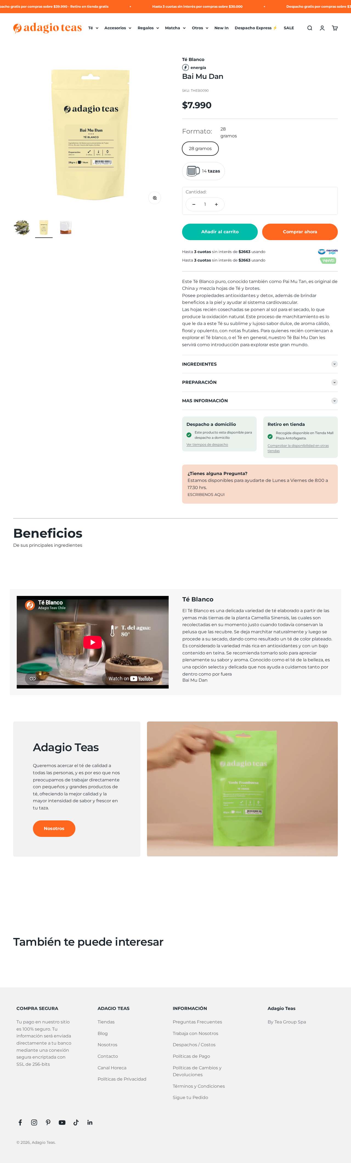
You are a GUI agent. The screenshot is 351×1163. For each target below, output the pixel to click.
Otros (197, 28)
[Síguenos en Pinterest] (48, 1122)
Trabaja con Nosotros (195, 1033)
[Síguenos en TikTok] (76, 1122)
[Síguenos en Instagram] (34, 1122)
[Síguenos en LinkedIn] (90, 1122)
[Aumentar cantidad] (216, 204)
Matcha (172, 28)
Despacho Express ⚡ (256, 28)
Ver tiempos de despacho (207, 444)
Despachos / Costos (194, 1044)
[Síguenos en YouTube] (62, 1122)
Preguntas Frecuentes (197, 1022)
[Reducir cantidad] (194, 204)
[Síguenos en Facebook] (20, 1122)
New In (221, 28)
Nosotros (54, 828)
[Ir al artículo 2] (44, 228)
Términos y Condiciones (199, 1086)
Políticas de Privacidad (122, 1079)
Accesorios (115, 28)
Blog (103, 1033)
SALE (289, 28)
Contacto (108, 1056)
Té (90, 28)
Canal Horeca (112, 1067)
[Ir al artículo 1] (22, 228)
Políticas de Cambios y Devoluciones (197, 1071)
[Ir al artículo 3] (66, 228)
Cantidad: (196, 192)
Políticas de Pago (191, 1056)
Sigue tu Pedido (190, 1097)
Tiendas (106, 1022)
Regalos (146, 28)
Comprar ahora (300, 231)
